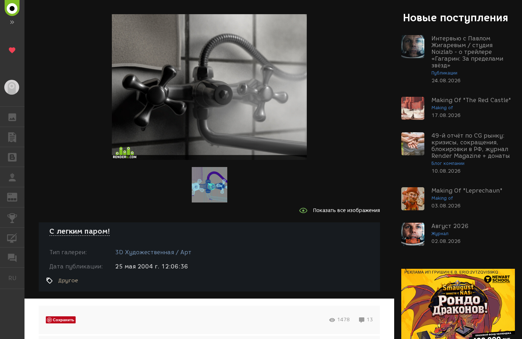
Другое (68, 280)
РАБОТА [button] (12, 177)
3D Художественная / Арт (153, 252)
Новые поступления (455, 17)
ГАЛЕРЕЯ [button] (12, 117)
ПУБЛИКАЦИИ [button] (12, 137)
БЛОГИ (12, 157)
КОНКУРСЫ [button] (12, 217)
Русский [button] (16, 278)
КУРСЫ (12, 238)
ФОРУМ (12, 257)
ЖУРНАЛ (17, 196)
